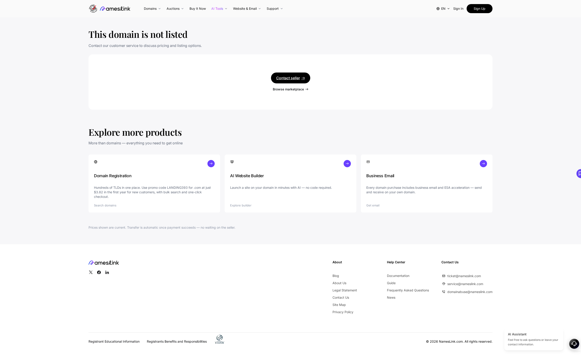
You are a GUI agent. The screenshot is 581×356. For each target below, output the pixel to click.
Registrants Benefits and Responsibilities (177, 341)
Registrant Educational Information (114, 341)
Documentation (398, 276)
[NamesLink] (115, 9)
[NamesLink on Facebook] (99, 272)
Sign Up (479, 8)
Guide (391, 283)
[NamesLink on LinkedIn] (107, 272)
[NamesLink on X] (91, 272)
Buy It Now (198, 8)
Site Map (339, 305)
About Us (339, 283)
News (391, 297)
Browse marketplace (288, 89)
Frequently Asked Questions (408, 290)
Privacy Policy (342, 312)
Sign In (458, 8)
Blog (335, 276)
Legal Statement (344, 290)
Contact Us (340, 297)
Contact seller (288, 78)
